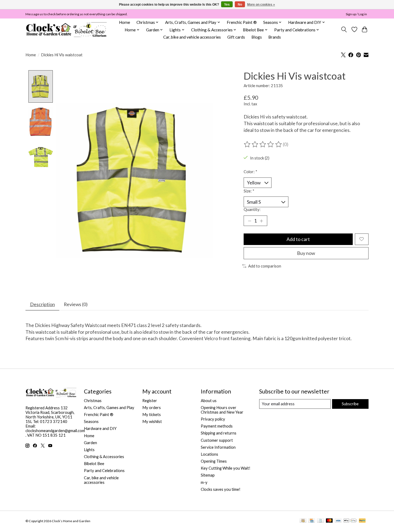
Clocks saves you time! (220, 489)
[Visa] (338, 520)
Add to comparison (264, 266)
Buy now (306, 253)
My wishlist (152, 421)
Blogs (256, 37)
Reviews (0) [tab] (76, 304)
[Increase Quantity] (261, 221)
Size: (249, 191)
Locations (209, 454)
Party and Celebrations (104, 470)
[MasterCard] (329, 520)
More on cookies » (261, 4)
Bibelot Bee (94, 463)
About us (209, 400)
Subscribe (350, 404)
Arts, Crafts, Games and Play (109, 407)
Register (149, 400)
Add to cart (298, 239)
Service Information (218, 447)
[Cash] (303, 520)
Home (124, 22)
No (240, 4)
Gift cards (236, 37)
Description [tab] (42, 304)
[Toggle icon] (344, 29)
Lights (89, 449)
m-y (204, 482)
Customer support (217, 440)
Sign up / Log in (356, 14)
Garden (90, 442)
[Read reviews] (263, 144)
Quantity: (252, 209)
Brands (274, 37)
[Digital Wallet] (350, 520)
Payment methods (217, 426)
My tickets (151, 414)
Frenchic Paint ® (242, 22)
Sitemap (208, 475)
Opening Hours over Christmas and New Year (222, 409)
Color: (250, 171)
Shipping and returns (218, 433)
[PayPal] (362, 520)
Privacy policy (213, 419)
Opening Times (214, 461)
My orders (151, 407)
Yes (227, 4)
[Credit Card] (311, 520)
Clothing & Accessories (104, 456)
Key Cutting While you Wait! (225, 468)
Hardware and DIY (100, 428)
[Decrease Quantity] (249, 221)
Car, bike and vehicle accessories (192, 37)
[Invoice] (320, 520)
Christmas (93, 400)
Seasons (91, 421)
